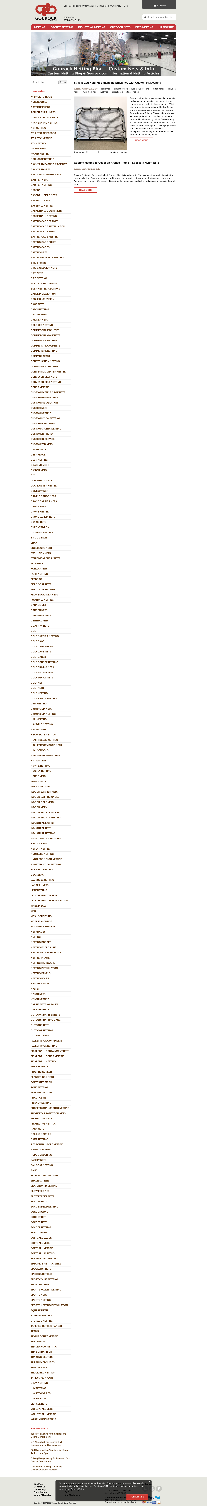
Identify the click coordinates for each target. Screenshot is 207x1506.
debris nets (38, 449)
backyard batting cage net (49, 164)
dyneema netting (42, 532)
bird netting (39, 278)
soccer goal (39, 1212)
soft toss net (40, 1232)
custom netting (41, 413)
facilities (37, 563)
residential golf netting (47, 1144)
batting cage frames (44, 221)
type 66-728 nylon (42, 1378)
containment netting (44, 366)
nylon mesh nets (89, 92)
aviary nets (38, 148)
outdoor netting (42, 1030)
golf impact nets (42, 677)
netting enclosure (43, 947)
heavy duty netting (43, 734)
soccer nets (39, 1222)
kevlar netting (41, 848)
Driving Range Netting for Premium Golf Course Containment (50, 1460)
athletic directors (43, 133)
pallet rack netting (44, 1046)
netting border (41, 942)
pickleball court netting (48, 1056)
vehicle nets (39, 1403)
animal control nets (44, 117)
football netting (42, 600)
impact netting (40, 786)
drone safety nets (43, 517)
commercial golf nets (45, 335)
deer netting (39, 460)
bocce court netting (44, 283)
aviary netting (40, 153)
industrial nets (41, 828)
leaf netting (39, 890)
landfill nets (39, 885)
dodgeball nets (41, 480)
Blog (126, 6)
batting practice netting (47, 257)
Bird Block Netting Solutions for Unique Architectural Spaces (50, 1451)
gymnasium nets (41, 708)
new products (40, 983)
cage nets (37, 304)
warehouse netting (43, 1419)
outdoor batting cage (45, 1020)
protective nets (41, 1118)
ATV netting (38, 143)
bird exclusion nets (44, 268)
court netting (40, 387)
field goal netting (43, 589)
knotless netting (42, 854)
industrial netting (43, 833)
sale (34, 1170)
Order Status (88, 6)
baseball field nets (44, 195)
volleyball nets (42, 1409)
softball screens (43, 1253)
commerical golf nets (45, 345)
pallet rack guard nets (46, 1040)
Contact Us (102, 6)
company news (40, 356)
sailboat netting (42, 1165)
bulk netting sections (45, 288)
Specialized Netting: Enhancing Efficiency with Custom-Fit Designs (117, 82)
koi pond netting (42, 869)
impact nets (38, 781)
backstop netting (42, 159)
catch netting (40, 309)
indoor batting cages (45, 797)
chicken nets (39, 319)
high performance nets (46, 745)
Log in (67, 6)
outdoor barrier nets (45, 1014)
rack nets (37, 1129)
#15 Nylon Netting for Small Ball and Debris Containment (48, 1435)
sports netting (41, 1300)
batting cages (40, 247)
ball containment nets (46, 174)
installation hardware (46, 838)
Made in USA (38, 906)
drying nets (38, 522)
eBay (34, 543)
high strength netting (45, 755)
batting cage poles (43, 242)
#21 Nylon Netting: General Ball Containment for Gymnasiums (46, 1443)
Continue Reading (118, 152)
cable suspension (42, 299)
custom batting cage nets (48, 392)
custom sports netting (46, 428)
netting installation (44, 968)
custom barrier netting (140, 89)
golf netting (39, 693)
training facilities (43, 1362)
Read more (141, 140)
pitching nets (39, 1066)
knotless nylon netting (46, 859)
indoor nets (39, 807)
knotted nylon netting (46, 864)
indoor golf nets (42, 802)
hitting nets (39, 760)
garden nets (39, 610)
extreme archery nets (45, 558)
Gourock (46, 11)
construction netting (45, 361)
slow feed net (40, 1191)
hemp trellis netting (44, 740)
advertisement (40, 107)
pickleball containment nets (50, 1051)
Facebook (159, 1489)
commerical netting (44, 351)
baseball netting (42, 205)
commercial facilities (45, 330)
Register (76, 6)
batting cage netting (45, 236)
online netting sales (44, 1004)
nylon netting (40, 999)
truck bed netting (43, 1372)
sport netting (40, 1284)
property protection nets (48, 1113)
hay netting (38, 729)
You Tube (152, 1489)
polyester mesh (41, 1082)
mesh (34, 911)
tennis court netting (44, 1336)
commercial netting (44, 340)
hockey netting (41, 771)
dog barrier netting (44, 485)
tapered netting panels (46, 1326)
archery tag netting (44, 122)
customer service (43, 439)
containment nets (121, 89)
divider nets (39, 470)
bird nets (37, 273)
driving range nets (43, 496)
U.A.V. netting (39, 1383)
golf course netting (44, 662)
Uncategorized (41, 1393)
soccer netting (41, 1227)
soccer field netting (44, 1206)
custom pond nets (43, 423)
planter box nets (42, 1077)
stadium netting (41, 1315)
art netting (38, 128)
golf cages (38, 657)
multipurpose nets (43, 926)
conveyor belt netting (46, 382)
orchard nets (40, 1009)
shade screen (40, 1180)
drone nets (38, 506)
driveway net (39, 491)
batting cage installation (48, 226)
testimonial (38, 1341)
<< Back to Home (41, 96)
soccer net (38, 1217)
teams (35, 1331)
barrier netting (41, 185)
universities (39, 1398)
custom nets (39, 408)
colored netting (42, 325)
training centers (42, 1357)
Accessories (39, 102)
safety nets (38, 1160)
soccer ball (39, 1201)
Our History (115, 6)
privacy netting (41, 1103)
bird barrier (39, 262)
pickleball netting (43, 1061)
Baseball (37, 190)
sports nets (39, 1295)
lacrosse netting (42, 880)
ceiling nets (39, 314)
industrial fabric (42, 823)
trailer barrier (41, 1352)
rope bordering (41, 1155)
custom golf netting (44, 397)
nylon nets (38, 994)
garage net (38, 605)
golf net (36, 682)
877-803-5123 (72, 20)
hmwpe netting (40, 765)
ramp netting (39, 1139)
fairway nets (39, 568)
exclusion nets (41, 553)
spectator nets (41, 1269)
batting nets (39, 252)
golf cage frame (42, 646)
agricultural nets (43, 112)
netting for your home (46, 952)
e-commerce (39, 537)
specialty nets (117, 92)
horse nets (38, 776)
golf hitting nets (42, 672)
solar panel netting (44, 1258)
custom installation (44, 402)
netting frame (40, 957)
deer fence (38, 454)
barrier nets (39, 179)
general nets (40, 620)
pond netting (39, 1087)
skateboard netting (44, 1186)
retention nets (41, 1149)
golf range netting (44, 698)
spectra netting (41, 1274)
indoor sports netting (46, 817)
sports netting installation (49, 1305)
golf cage (37, 641)
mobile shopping (41, 921)
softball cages (41, 1238)
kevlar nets (39, 843)
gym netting (39, 703)
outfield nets (40, 1035)
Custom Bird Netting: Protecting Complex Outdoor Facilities (46, 1468)
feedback (37, 579)
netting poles (40, 978)
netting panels (40, 973)
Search (63, 82)
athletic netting (41, 138)
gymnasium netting (43, 714)
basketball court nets (46, 211)
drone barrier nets (44, 501)
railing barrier (41, 1134)
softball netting (42, 1248)
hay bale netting (42, 724)
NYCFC (35, 989)
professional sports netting (50, 1108)
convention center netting (49, 371)
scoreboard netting (44, 1175)
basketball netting (44, 216)
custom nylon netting (45, 418)
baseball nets (40, 200)
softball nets (40, 1243)
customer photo (42, 434)
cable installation (43, 294)
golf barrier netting (45, 636)
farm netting (39, 574)
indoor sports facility (46, 812)
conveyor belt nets (44, 377)
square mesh (39, 1310)
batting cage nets (43, 231)
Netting (36, 937)
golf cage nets (41, 651)
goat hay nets (40, 625)
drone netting (40, 511)
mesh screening (41, 916)
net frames (38, 931)
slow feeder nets (42, 1196)
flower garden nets (44, 594)
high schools (39, 750)
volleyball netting (44, 1414)
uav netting (38, 1388)
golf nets (37, 688)
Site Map (38, 1484)
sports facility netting (46, 1289)
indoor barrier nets (44, 791)
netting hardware (43, 963)
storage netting (42, 1321)
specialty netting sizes (46, 1263)
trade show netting (44, 1346)
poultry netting (41, 1092)
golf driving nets (42, 667)
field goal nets (41, 584)
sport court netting (44, 1279)
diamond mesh (40, 465)
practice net (39, 1097)
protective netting (43, 1123)
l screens (37, 874)
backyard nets (40, 169)
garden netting (41, 615)
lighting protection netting (49, 900)
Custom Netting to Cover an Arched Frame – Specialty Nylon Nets (116, 162)
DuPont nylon (40, 527)
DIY (33, 475)
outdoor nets (40, 1025)
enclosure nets (41, 548)
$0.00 (161, 5)
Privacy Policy (77, 1489)
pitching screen (41, 1072)
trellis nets (39, 1367)
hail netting (39, 719)
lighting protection (44, 895)
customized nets (42, 444)
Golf (34, 631)
